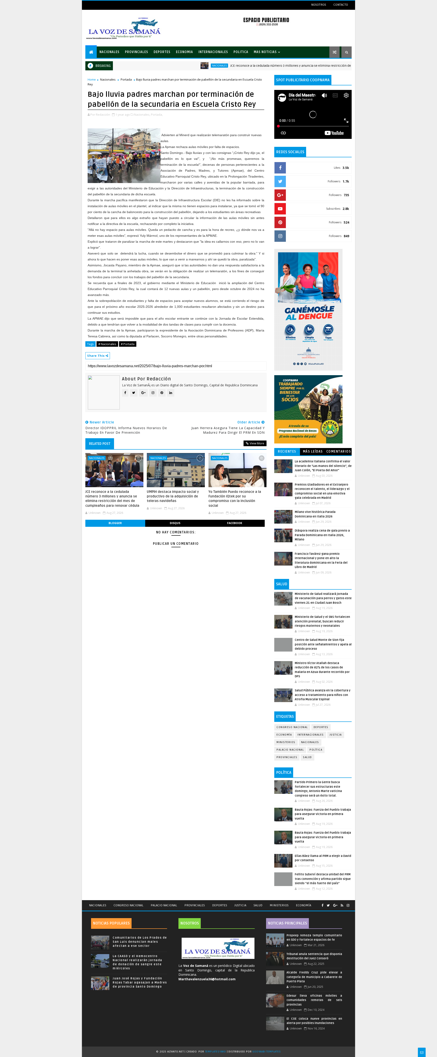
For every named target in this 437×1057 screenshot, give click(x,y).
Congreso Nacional (292, 727)
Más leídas (313, 451)
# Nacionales (107, 344)
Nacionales (192, 65)
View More (257, 443)
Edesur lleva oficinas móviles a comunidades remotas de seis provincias (314, 1000)
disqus (175, 523)
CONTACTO (340, 5)
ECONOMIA (184, 52)
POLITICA (241, 52)
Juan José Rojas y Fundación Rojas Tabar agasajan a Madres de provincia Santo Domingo (140, 982)
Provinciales (287, 757)
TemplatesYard (215, 1051)
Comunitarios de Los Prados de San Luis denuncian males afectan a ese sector (140, 942)
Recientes (287, 451)
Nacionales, (142, 114)
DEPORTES (162, 52)
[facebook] (322, 905)
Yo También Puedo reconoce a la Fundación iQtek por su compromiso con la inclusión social (234, 499)
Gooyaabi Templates (266, 1051)
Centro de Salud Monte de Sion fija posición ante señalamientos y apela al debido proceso (323, 644)
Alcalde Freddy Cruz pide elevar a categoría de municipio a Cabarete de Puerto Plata (314, 977)
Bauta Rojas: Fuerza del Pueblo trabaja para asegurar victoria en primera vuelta (323, 814)
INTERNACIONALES (213, 52)
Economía (284, 734)
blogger (115, 523)
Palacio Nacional (290, 749)
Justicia (336, 734)
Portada (126, 79)
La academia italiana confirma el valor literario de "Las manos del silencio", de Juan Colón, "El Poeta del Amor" (323, 466)
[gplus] (335, 905)
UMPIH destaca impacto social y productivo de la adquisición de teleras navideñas (173, 496)
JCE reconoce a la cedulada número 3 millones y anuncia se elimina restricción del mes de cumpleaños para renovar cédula (294, 66)
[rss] (342, 905)
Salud (307, 757)
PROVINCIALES (136, 52)
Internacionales (310, 734)
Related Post (99, 444)
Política (316, 749)
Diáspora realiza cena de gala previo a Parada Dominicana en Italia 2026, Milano (322, 535)
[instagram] (348, 905)
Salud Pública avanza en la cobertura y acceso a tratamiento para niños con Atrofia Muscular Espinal (323, 695)
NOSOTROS (318, 5)
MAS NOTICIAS (265, 52)
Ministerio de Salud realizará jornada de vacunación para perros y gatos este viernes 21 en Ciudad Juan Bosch (323, 598)
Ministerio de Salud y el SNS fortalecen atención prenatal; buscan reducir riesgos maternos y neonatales (322, 621)
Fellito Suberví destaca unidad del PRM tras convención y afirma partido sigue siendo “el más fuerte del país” (323, 879)
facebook (234, 523)
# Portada (128, 344)
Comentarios (338, 451)
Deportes (321, 727)
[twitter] (328, 905)
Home (92, 79)
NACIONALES (109, 52)
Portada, (157, 114)
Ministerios (286, 742)
